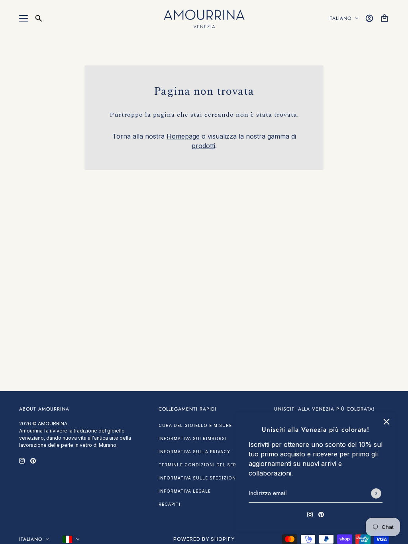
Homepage (183, 136)
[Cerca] (38, 18)
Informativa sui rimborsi (193, 438)
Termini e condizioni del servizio (204, 464)
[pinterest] (321, 514)
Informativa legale (185, 491)
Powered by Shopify (204, 539)
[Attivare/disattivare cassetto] (23, 18)
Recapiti (169, 504)
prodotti (203, 146)
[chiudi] (386, 422)
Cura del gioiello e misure (195, 425)
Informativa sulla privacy (194, 451)
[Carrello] (384, 18)
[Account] (369, 18)
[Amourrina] (204, 18)
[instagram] (310, 514)
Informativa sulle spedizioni (198, 478)
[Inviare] (376, 493)
